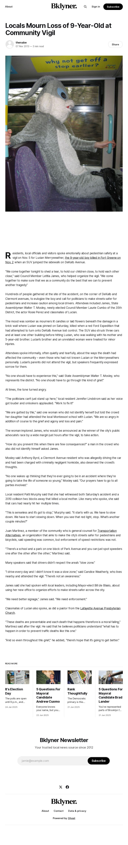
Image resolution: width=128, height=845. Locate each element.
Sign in (96, 6)
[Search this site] (85, 6)
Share (115, 44)
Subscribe (113, 6)
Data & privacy (77, 810)
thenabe (21, 42)
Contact (59, 810)
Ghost (71, 818)
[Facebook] (67, 787)
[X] (60, 787)
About (8, 6)
